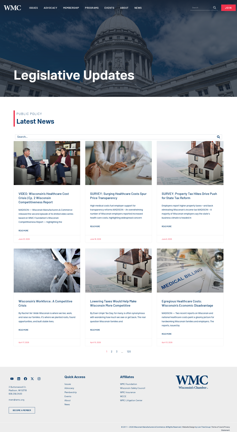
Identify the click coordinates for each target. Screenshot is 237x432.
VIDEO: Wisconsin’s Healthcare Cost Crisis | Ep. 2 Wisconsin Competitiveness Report (44, 198)
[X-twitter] (32, 378)
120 (129, 351)
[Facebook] (25, 378)
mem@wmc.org (16, 399)
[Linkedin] (18, 378)
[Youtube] (12, 378)
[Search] (214, 7)
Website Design (188, 427)
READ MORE (23, 230)
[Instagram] (39, 378)
